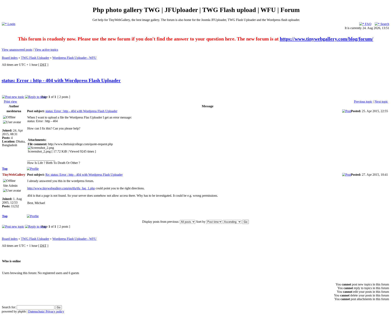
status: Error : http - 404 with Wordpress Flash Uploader (61, 80)
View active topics (46, 49)
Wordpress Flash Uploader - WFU (74, 57)
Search (384, 24)
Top (5, 168)
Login (11, 24)
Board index (10, 57)
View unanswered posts (17, 49)
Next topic (381, 101)
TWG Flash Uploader (35, 57)
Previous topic (363, 101)
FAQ (367, 24)
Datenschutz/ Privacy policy (46, 311)
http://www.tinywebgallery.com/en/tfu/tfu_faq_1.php (61, 188)
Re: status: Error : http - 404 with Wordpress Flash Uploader (84, 174)
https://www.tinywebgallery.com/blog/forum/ (326, 39)
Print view (10, 101)
